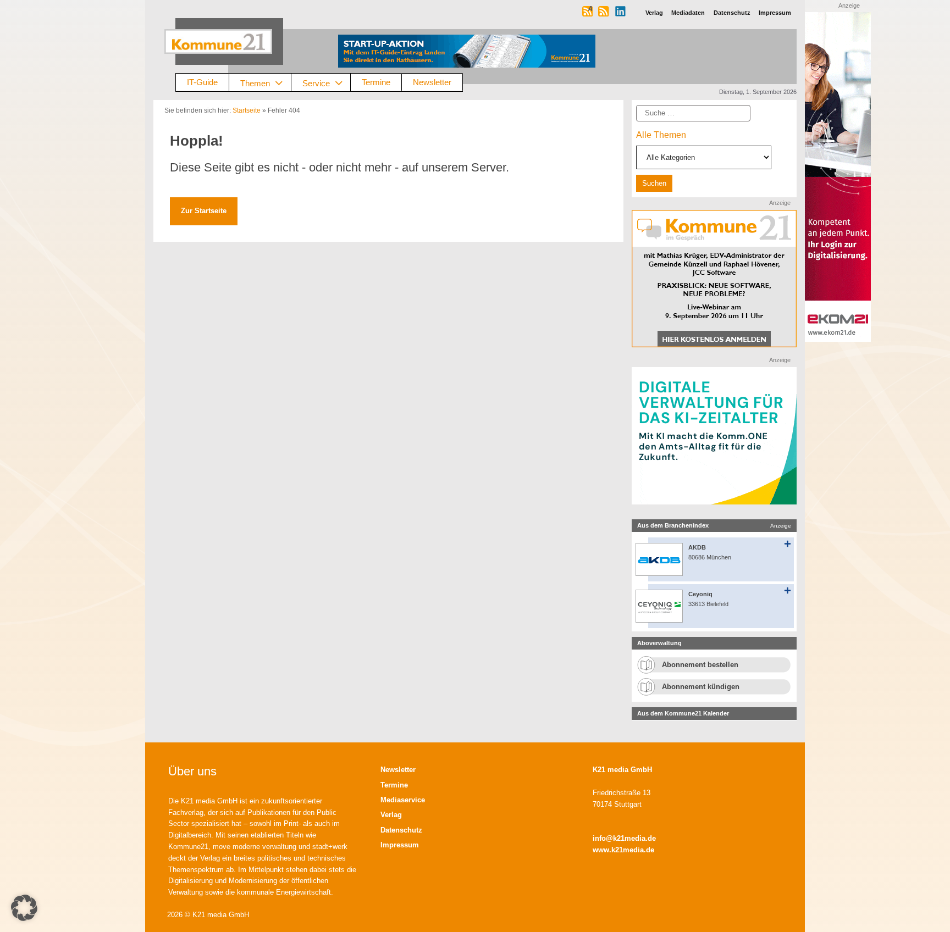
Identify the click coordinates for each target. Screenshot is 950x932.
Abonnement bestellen (700, 665)
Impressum (399, 845)
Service (316, 82)
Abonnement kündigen (700, 687)
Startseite (247, 110)
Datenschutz (401, 830)
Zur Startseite (204, 211)
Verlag (391, 815)
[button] (24, 908)
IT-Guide (202, 82)
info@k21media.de (624, 838)
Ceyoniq (700, 594)
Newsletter (432, 82)
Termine (376, 82)
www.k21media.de (623, 850)
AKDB (697, 547)
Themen (255, 82)
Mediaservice (402, 800)
